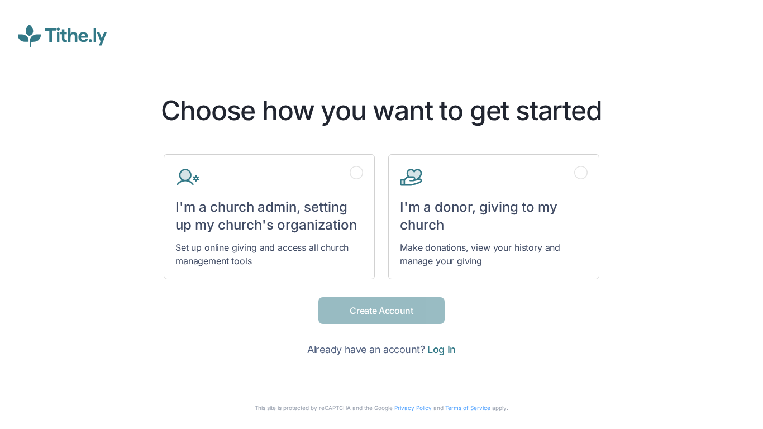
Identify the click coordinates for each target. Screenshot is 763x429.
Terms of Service (467, 407)
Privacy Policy (413, 407)
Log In (441, 349)
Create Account (381, 310)
